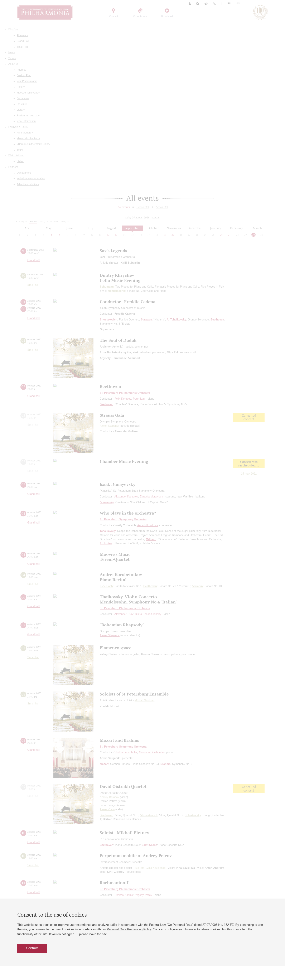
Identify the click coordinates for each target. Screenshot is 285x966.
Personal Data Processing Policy (129, 929)
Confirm (32, 948)
